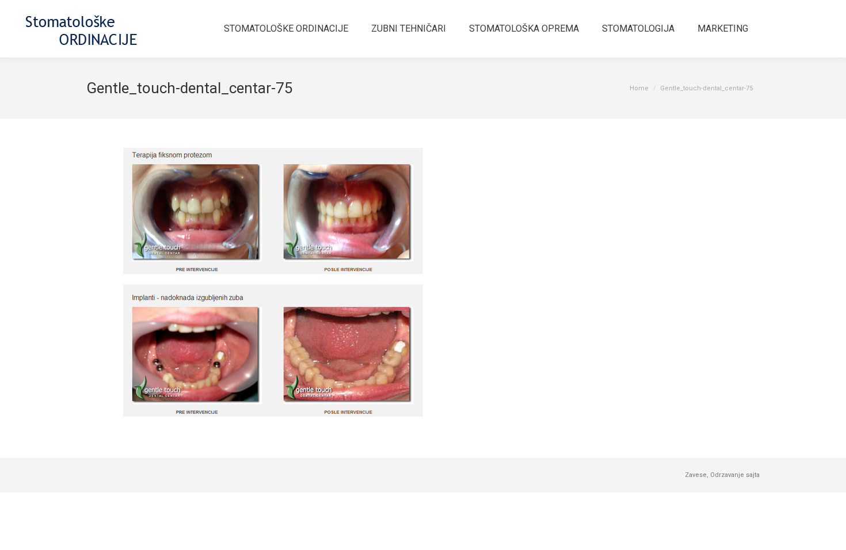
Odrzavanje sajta (735, 475)
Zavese (696, 475)
